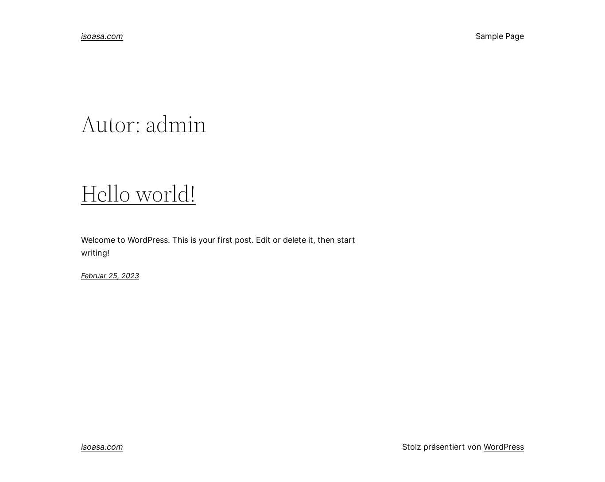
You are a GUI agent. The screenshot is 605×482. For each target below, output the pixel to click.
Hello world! (138, 193)
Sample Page (500, 36)
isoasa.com (102, 36)
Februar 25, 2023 (110, 275)
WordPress (504, 446)
